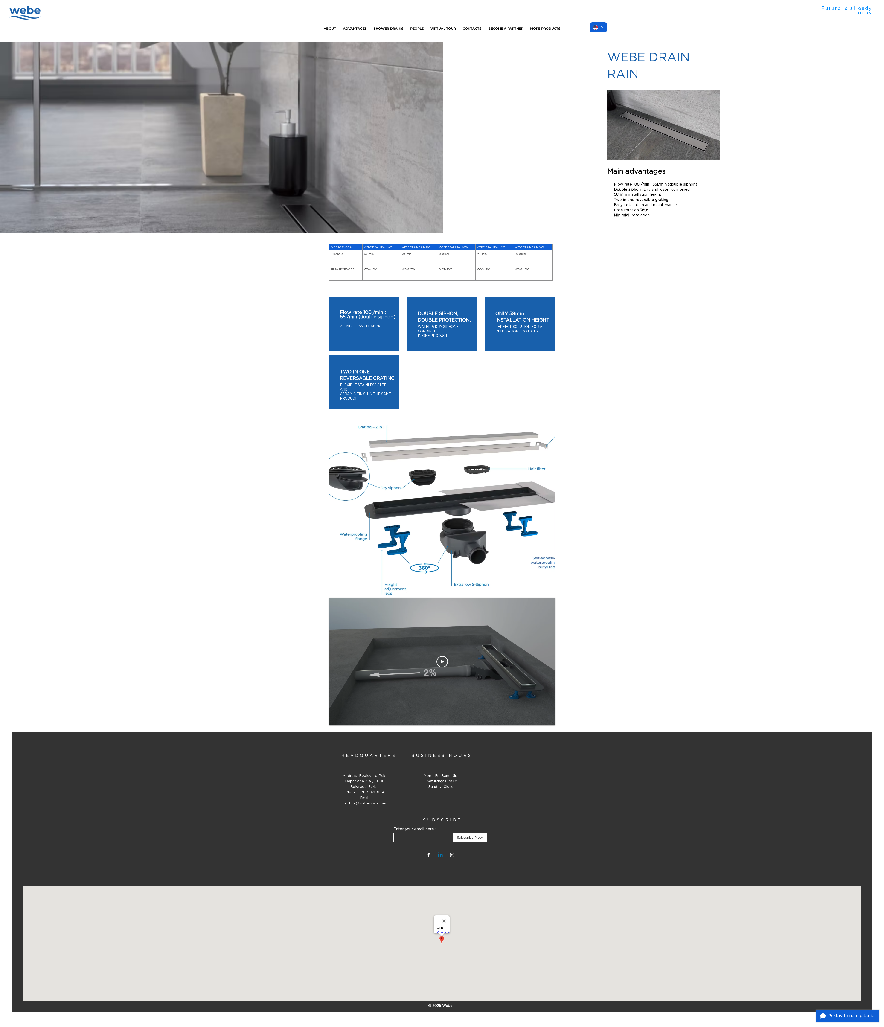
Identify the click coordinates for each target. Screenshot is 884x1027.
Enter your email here (413, 829)
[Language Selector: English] (598, 27)
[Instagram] (452, 855)
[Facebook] (428, 855)
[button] (388, 28)
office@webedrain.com (365, 803)
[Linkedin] (440, 855)
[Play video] (442, 661)
